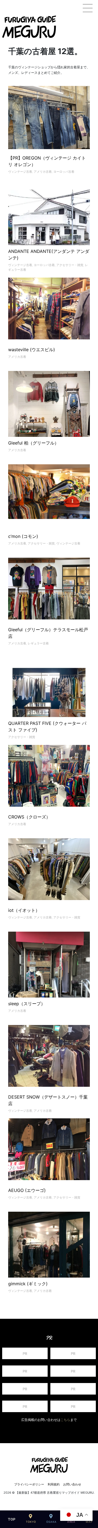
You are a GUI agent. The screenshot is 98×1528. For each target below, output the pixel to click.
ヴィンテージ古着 (20, 172)
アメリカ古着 (43, 172)
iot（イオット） (24, 910)
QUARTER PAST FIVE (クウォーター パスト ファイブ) (47, 726)
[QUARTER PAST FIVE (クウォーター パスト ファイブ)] (49, 692)
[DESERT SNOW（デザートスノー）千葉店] (49, 1056)
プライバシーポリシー (29, 1484)
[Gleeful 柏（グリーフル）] (49, 422)
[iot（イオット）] (49, 869)
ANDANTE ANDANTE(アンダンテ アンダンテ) (48, 254)
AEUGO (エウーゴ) (27, 1190)
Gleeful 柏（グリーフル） (33, 443)
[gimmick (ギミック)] (49, 1253)
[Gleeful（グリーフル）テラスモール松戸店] (49, 589)
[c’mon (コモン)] (49, 495)
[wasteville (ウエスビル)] (49, 309)
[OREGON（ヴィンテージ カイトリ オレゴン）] (49, 119)
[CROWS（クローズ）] (49, 776)
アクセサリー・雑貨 (69, 265)
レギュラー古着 (38, 643)
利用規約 (54, 1484)
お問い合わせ (72, 1484)
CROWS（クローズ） (29, 817)
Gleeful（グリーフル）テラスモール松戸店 (48, 633)
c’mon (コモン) (23, 536)
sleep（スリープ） (26, 1003)
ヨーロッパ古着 (63, 172)
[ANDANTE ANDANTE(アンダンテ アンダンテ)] (49, 220)
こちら (65, 1420)
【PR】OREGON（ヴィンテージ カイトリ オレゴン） (47, 161)
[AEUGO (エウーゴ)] (49, 1149)
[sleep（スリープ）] (49, 986)
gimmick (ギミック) (28, 1283)
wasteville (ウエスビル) (31, 349)
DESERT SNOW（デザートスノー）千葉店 (48, 1100)
